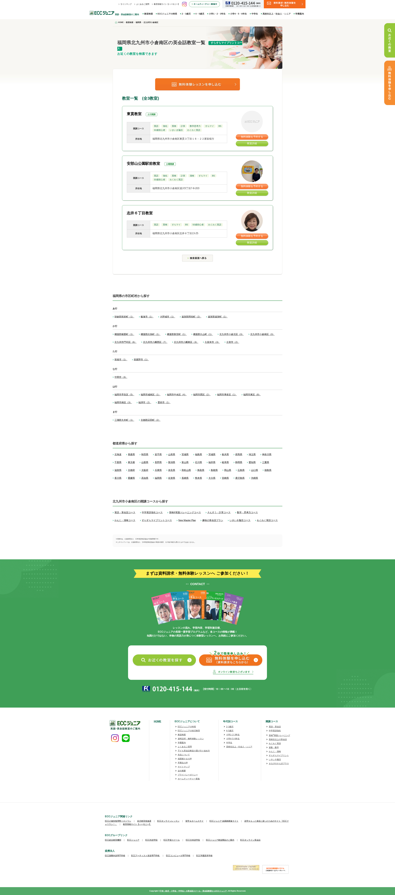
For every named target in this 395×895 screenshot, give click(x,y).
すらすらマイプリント (279, 755)
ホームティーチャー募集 (189, 779)
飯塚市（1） (147, 316)
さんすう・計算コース (219, 512)
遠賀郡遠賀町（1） (218, 316)
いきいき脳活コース (240, 520)
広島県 (241, 470)
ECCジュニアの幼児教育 (189, 730)
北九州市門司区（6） (125, 342)
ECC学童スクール (172, 840)
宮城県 (185, 454)
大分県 (211, 478)
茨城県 (211, 454)
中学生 (255, 13)
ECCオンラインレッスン (168, 821)
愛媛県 (131, 478)
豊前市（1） (164, 402)
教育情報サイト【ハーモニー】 (167, 4)
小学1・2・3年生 (217, 13)
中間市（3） (120, 377)
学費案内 (299, 13)
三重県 (265, 462)
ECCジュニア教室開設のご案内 (220, 840)
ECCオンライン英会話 (250, 840)
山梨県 (144, 462)
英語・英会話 (275, 726)
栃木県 (225, 454)
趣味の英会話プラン (212, 520)
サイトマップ (126, 4)
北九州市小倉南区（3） (262, 334)
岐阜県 (225, 462)
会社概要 (182, 771)
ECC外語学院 (151, 840)
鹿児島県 (240, 478)
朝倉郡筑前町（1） (124, 316)
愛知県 (252, 462)
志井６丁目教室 (140, 213)
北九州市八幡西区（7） (155, 342)
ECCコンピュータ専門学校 (178, 855)
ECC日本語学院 (193, 840)
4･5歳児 (229, 730)
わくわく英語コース (267, 520)
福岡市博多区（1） (227, 394)
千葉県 (117, 462)
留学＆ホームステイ (194, 821)
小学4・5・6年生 (238, 13)
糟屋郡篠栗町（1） (124, 334)
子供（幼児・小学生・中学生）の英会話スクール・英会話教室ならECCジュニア (193, 891)
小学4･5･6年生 (233, 739)
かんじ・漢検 (275, 751)
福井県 (211, 462)
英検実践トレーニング (279, 735)
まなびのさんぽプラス (279, 763)
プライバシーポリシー (188, 775)
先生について (184, 755)
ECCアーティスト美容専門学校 (145, 855)
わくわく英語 (275, 743)
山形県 (171, 454)
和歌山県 (186, 470)
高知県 (144, 478)
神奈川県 (266, 454)
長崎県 (185, 478)
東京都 (131, 462)
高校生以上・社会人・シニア (277, 13)
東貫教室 (134, 114)
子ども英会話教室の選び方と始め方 (194, 751)
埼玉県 (252, 454)
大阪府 (144, 470)
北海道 (117, 454)
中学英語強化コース (152, 512)
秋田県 (144, 454)
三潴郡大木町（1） (124, 420)
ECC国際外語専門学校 (115, 855)
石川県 (198, 462)
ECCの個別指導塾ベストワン (118, 821)
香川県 (117, 478)
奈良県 (171, 470)
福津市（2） (144, 402)
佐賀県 (171, 478)
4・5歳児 (199, 13)
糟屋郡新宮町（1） (177, 334)
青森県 (131, 454)
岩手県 (158, 454)
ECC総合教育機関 (113, 840)
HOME (157, 721)
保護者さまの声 (185, 759)
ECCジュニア (133, 840)
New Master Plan (187, 520)
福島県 (198, 454)
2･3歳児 (229, 726)
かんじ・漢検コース (124, 520)
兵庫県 (158, 470)
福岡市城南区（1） (150, 394)
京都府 (131, 470)
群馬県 (238, 454)
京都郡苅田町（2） (150, 420)
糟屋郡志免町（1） (150, 334)
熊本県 (198, 478)
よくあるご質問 (142, 4)
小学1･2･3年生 (233, 734)
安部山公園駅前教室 (143, 163)
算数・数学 (274, 747)
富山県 (185, 462)
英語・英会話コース (124, 512)
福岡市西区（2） (202, 394)
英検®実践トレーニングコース (185, 512)
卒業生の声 (183, 763)
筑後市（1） (120, 359)
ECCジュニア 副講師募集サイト (224, 821)
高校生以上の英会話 (278, 739)
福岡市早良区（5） (124, 394)
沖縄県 (254, 478)
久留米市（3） (212, 342)
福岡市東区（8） (252, 394)
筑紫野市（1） (141, 359)
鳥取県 (200, 470)
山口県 (254, 470)
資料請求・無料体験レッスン (191, 739)
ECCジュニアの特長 (167, 13)
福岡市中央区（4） (177, 394)
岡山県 (227, 470)
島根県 (214, 470)
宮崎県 (225, 478)
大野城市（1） (167, 316)
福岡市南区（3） (123, 402)
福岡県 (158, 478)
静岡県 (238, 462)
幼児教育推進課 (144, 821)
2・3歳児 (186, 13)
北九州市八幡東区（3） (186, 342)
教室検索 (148, 13)
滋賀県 (117, 470)
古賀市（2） (232, 342)
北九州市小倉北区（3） (231, 334)
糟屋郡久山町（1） (203, 334)
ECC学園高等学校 (204, 855)
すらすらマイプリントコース (157, 520)
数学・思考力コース (247, 512)
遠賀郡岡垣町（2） (191, 316)
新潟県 (171, 462)
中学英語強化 (275, 730)
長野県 (158, 462)
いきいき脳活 (275, 759)
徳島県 (267, 470)
